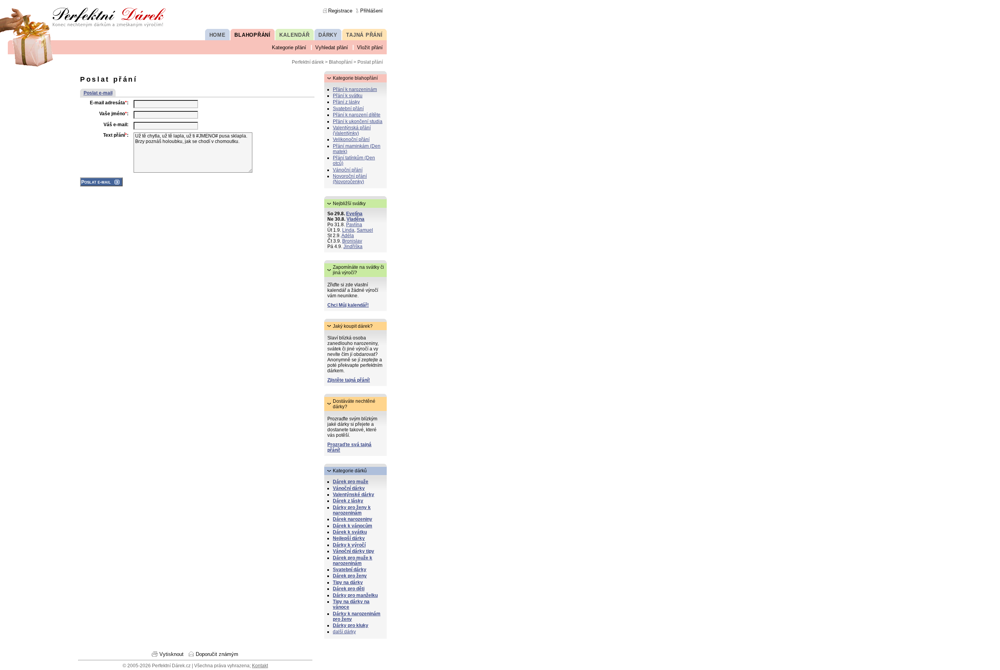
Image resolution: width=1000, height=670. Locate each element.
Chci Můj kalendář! (348, 305)
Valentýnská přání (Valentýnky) (352, 130)
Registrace (340, 11)
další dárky (344, 631)
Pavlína (354, 224)
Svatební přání (348, 108)
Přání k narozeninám (355, 89)
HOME (217, 35)
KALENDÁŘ (294, 35)
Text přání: (116, 135)
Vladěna (355, 219)
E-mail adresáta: (109, 102)
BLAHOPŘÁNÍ (252, 35)
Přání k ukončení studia (357, 121)
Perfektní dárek (308, 62)
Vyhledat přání (331, 47)
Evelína (354, 213)
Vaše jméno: (114, 113)
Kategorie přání (289, 47)
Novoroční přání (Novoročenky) (350, 178)
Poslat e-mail (98, 93)
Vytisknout (171, 654)
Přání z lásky (346, 102)
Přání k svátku (347, 95)
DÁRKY (328, 35)
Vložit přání (370, 47)
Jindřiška (352, 246)
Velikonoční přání (351, 139)
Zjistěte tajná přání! (348, 380)
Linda (348, 230)
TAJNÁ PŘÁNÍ (364, 35)
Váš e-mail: (116, 124)
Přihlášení (371, 11)
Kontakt (260, 665)
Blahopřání (340, 62)
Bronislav (352, 241)
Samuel (365, 230)
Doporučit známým (217, 654)
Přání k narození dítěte (356, 115)
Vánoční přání (347, 170)
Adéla (347, 235)
